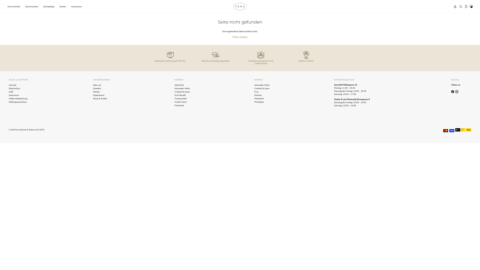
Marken (62, 6)
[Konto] (455, 6)
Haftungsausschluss (18, 102)
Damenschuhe (31, 6)
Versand (12, 85)
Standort (97, 88)
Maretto (258, 95)
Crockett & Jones (182, 91)
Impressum (14, 95)
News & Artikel (100, 98)
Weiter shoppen (240, 37)
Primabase (259, 102)
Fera (256, 91)
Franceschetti (181, 98)
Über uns (97, 85)
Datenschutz (14, 88)
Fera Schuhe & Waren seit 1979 (29, 129)
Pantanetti (179, 105)
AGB (11, 91)
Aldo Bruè (179, 85)
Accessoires (76, 6)
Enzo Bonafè (180, 95)
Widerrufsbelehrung (18, 98)
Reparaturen (98, 95)
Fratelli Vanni (181, 102)
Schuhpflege (48, 6)
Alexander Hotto (182, 88)
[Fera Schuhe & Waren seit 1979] (240, 6)
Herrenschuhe (14, 6)
